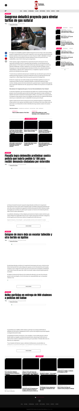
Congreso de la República (24, 108)
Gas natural (32, 108)
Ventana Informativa (14, 24)
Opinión (57, 11)
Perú (37, 108)
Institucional (42, 11)
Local (21, 11)
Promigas (41, 108)
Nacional (25, 11)
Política (48, 11)
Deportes (53, 11)
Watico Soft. (50, 409)
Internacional (31, 11)
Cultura (36, 11)
